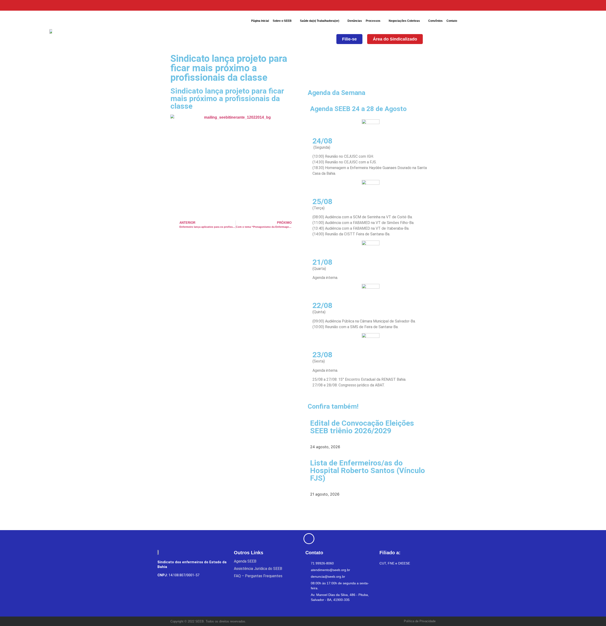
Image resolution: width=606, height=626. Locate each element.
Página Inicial (260, 20)
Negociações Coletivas (404, 20)
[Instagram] (409, 5)
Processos (373, 20)
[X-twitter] (397, 5)
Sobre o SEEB (282, 20)
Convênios (435, 20)
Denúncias (355, 20)
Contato (451, 20)
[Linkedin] (420, 5)
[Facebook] (385, 5)
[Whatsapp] (432, 5)
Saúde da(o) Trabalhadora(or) (319, 20)
